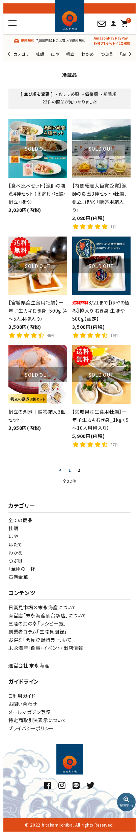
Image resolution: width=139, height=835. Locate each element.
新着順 (110, 94)
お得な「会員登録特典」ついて (40, 639)
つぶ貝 (107, 54)
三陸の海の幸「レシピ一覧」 (37, 623)
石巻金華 (18, 576)
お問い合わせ (22, 704)
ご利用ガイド (21, 695)
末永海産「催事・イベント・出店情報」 (47, 647)
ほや (55, 54)
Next (129, 54)
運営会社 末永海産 (28, 665)
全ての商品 (20, 520)
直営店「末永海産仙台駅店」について (47, 615)
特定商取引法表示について (37, 720)
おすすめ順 (69, 94)
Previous (9, 54)
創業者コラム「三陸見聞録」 (37, 631)
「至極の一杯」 (23, 568)
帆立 (70, 54)
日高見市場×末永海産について (42, 607)
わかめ (87, 54)
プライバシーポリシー (31, 728)
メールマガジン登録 (29, 712)
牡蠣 (40, 54)
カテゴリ (21, 54)
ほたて (15, 544)
